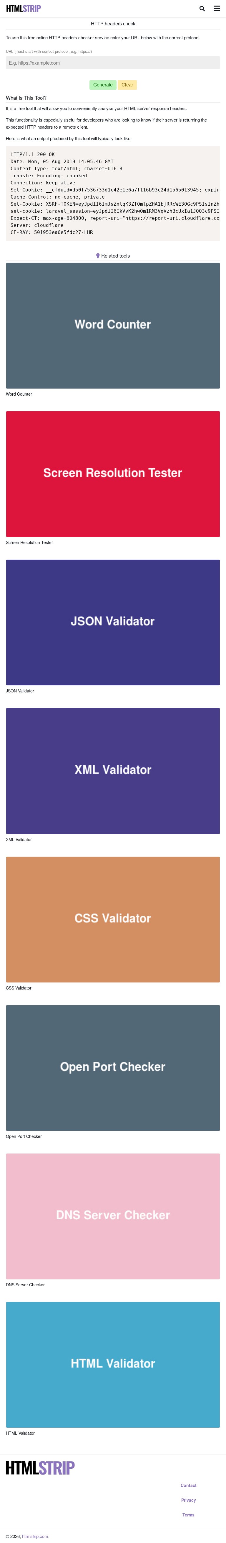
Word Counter (19, 394)
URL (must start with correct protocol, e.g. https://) (49, 51)
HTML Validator (20, 1433)
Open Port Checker (24, 1136)
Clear (127, 84)
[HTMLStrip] (23, 8)
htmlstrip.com (35, 1536)
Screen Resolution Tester (29, 542)
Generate (103, 84)
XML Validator (19, 839)
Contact (189, 1485)
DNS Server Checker (25, 1285)
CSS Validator (18, 988)
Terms (188, 1515)
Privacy (188, 1500)
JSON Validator (20, 691)
